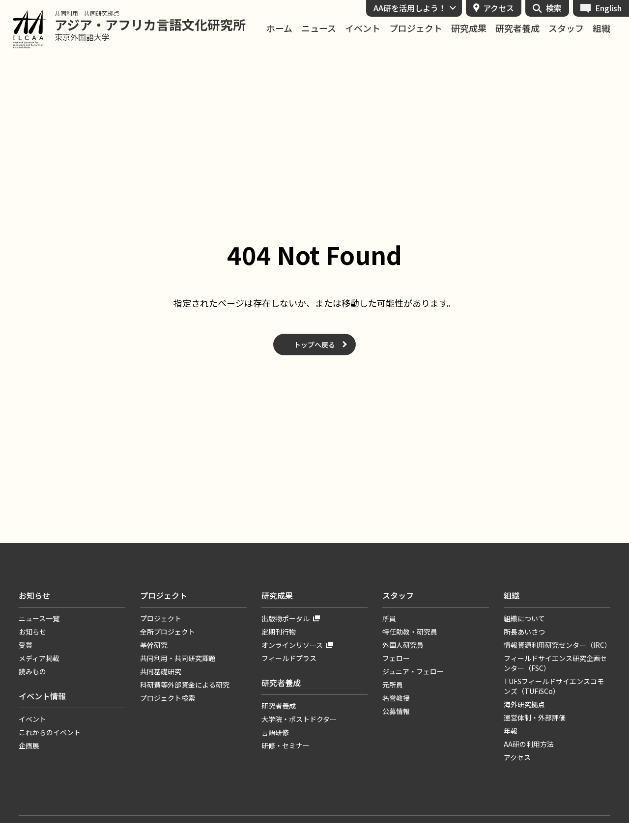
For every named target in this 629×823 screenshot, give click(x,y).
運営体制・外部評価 (535, 717)
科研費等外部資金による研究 (184, 685)
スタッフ (566, 28)
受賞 (25, 645)
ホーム (279, 28)
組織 (601, 28)
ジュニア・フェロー (413, 671)
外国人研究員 (403, 645)
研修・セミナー (285, 745)
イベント (362, 28)
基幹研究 (154, 645)
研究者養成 (517, 28)
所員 (389, 618)
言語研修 (275, 732)
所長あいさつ (524, 632)
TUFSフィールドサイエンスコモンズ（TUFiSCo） (554, 686)
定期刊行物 (278, 632)
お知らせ (34, 595)
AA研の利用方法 (529, 744)
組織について (524, 618)
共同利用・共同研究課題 (178, 658)
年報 (510, 731)
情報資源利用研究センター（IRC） (557, 645)
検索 (554, 8)
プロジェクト (415, 28)
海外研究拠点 (524, 704)
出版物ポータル (285, 618)
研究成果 (468, 28)
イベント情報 (42, 696)
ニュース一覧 (39, 618)
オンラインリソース (292, 645)
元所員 (392, 685)
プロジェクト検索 (167, 698)
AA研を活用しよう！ (409, 8)
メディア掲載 (39, 658)
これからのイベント (50, 732)
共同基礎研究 (160, 671)
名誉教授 (396, 698)
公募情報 (396, 711)
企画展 (29, 745)
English (608, 8)
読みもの (32, 671)
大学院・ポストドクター (299, 719)
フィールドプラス (288, 658)
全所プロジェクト (167, 632)
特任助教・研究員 (409, 632)
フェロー (396, 658)
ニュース (318, 28)
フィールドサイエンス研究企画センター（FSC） (555, 663)
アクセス (498, 8)
